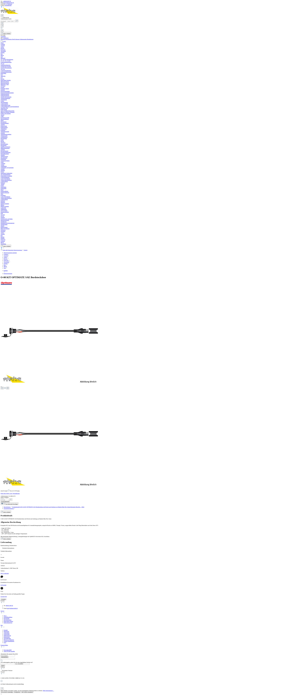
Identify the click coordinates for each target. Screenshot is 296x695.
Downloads (6, 618)
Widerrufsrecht (7, 635)
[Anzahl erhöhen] (10, 499)
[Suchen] (16, 21)
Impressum (6, 631)
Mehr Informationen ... (48, 690)
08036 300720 (9, 605)
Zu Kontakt (3, 585)
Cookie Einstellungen (9, 641)
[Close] (1, 386)
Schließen (3, 599)
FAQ (5, 642)
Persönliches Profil (10, 39)
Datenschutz (7, 637)
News (5, 615)
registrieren (5, 38)
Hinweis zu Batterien (9, 639)
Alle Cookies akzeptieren (27, 692)
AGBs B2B (6, 634)
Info (2, 625)
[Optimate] (6, 285)
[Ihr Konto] (2, 30)
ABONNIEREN (4, 657)
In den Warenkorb (5, 501)
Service (2, 611)
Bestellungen (30, 39)
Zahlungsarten (23, 39)
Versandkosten (7, 5)
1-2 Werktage (9, 4)
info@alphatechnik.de (8, 2)
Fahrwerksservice (8, 622)
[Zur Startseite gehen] (9, 13)
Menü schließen (6, 33)
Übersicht (3, 39)
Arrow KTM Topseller (9, 651)
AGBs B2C (6, 633)
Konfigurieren (17, 692)
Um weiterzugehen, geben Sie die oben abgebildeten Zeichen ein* (17, 662)
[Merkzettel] (1, 28)
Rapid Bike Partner (8, 621)
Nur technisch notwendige (7, 692)
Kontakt (6, 630)
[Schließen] (1, 554)
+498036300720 (7, 1)
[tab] (44, 507)
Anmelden (3, 36)
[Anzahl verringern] (2, 499)
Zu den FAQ (4, 596)
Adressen (17, 39)
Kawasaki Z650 (7, 650)
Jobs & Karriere (7, 620)
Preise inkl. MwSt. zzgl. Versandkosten (10, 493)
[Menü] (2, 15)
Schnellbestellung (8, 617)
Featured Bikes (4, 645)
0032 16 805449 (5, 573)
